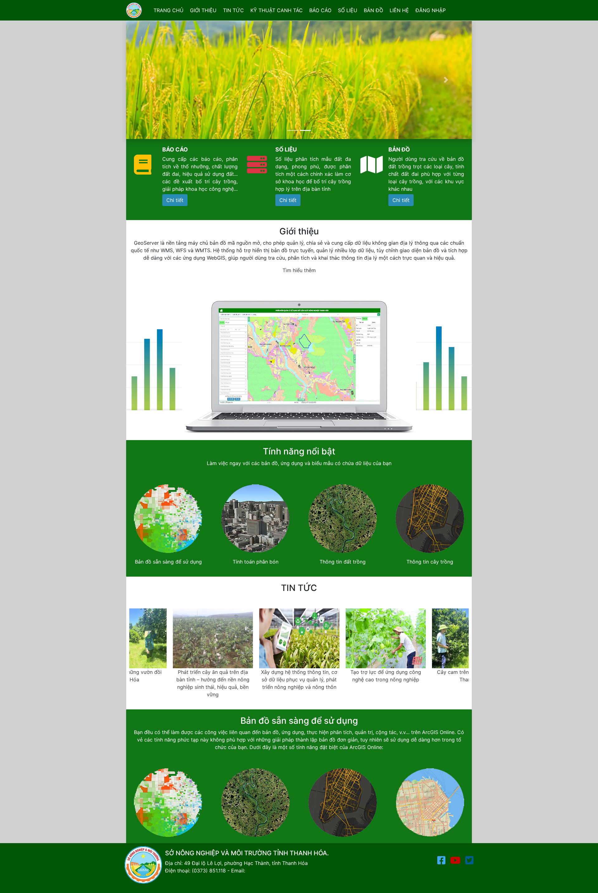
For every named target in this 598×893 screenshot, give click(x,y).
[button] (152, 80)
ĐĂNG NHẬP (430, 10)
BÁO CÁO (320, 10)
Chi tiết (174, 200)
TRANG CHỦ (168, 10)
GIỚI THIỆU (203, 10)
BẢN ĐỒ (373, 10)
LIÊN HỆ (399, 10)
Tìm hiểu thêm (299, 270)
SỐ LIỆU (347, 10)
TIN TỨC (233, 10)
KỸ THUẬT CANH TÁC (276, 10)
